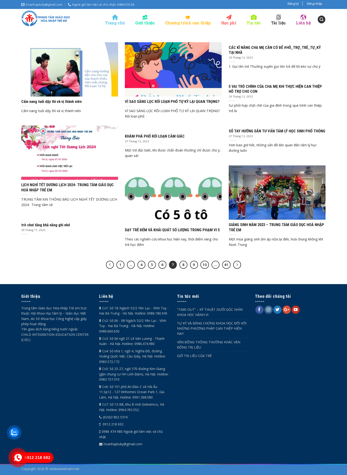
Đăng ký (293, 3)
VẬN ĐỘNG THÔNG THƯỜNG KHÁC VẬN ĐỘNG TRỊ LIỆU (208, 344)
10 (205, 264)
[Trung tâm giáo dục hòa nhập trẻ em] (46, 18)
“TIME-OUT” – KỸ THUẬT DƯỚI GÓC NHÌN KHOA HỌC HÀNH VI (210, 312)
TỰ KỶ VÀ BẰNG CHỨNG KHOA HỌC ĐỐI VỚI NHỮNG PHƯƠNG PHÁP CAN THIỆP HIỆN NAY (211, 328)
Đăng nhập (314, 3)
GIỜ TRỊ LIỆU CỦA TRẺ (194, 355)
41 (226, 264)
